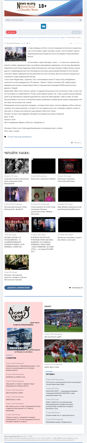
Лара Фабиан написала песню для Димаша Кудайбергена (70, 208)
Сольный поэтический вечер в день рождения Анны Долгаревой (16, 181)
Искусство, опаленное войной (43, 179)
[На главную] (27, 6)
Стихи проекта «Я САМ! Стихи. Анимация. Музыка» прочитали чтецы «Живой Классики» (43, 210)
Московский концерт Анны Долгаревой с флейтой (15, 208)
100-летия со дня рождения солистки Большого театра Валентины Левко (63, 383)
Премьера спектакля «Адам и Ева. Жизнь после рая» (70, 238)
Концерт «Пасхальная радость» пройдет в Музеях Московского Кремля (15, 277)
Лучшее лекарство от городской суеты (60, 415)
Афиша (62, 37)
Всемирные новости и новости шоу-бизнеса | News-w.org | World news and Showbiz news (31, 37)
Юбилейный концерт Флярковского (59, 422)
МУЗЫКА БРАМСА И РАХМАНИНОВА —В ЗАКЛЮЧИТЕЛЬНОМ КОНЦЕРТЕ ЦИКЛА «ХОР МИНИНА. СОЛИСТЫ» (14, 242)
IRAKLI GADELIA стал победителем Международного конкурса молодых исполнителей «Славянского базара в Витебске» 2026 (59, 405)
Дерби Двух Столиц (13, 399)
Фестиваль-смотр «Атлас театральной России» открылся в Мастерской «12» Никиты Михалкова (23, 408)
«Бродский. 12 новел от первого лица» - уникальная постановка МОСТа (20, 385)
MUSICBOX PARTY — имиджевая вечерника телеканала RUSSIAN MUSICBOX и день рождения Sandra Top (61, 393)
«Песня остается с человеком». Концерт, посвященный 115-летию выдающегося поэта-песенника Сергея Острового (23, 419)
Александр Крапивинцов (23, 137)
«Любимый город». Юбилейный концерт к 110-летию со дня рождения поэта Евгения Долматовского (23, 368)
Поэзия (10, 137)
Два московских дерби (14, 393)
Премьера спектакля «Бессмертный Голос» (66, 180)
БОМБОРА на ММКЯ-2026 (15, 377)
